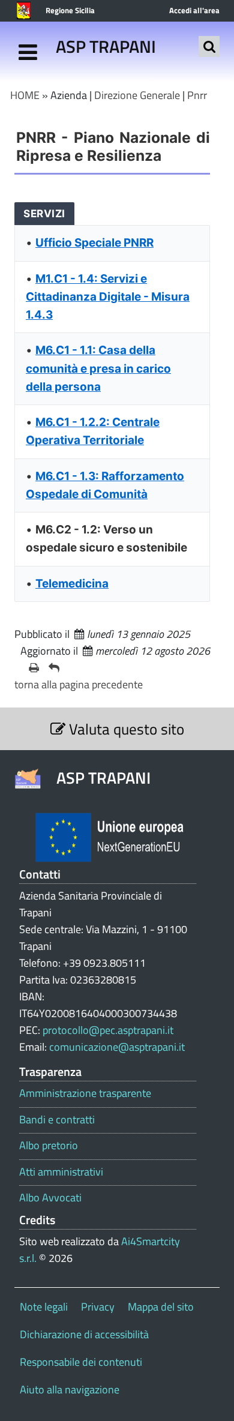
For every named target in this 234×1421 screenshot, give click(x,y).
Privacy (98, 1307)
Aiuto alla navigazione (69, 1389)
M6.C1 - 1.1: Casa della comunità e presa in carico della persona (98, 368)
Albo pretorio (48, 1145)
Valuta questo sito (124, 729)
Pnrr (197, 95)
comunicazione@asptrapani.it (117, 1047)
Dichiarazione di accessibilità (84, 1334)
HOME (25, 95)
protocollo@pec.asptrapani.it (108, 1030)
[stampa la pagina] (34, 667)
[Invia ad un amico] (54, 667)
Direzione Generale (137, 95)
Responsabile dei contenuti (81, 1362)
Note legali (44, 1307)
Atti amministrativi (61, 1172)
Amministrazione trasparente (85, 1093)
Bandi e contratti (57, 1119)
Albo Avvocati (50, 1197)
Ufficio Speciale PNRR (94, 243)
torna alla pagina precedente (78, 684)
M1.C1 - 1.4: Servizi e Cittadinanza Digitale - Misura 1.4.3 (108, 297)
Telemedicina (72, 583)
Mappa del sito (161, 1307)
